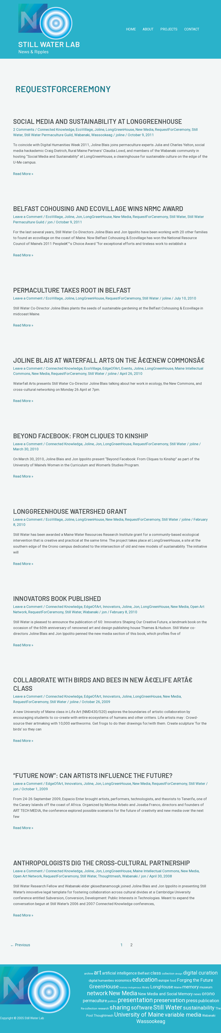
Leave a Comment (28, 216)
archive (88, 973)
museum (206, 987)
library (145, 987)
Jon (79, 216)
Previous (20, 945)
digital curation (200, 973)
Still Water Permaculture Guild (48, 135)
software (141, 1008)
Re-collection (89, 1008)
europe (163, 980)
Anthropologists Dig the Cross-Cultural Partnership (101, 863)
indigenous (134, 987)
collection (168, 973)
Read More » (23, 173)
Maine (178, 987)
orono (208, 993)
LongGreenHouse (120, 129)
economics (123, 980)
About (148, 29)
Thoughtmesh (109, 876)
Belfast (144, 973)
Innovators (111, 606)
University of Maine (139, 1014)
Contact (191, 29)
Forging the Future (195, 980)
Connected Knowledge (56, 129)
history (123, 987)
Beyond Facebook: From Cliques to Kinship (80, 436)
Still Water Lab (49, 44)
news (197, 994)
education (145, 979)
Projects (168, 29)
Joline (99, 129)
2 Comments (23, 129)
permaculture (95, 1000)
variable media (183, 1014)
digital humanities (101, 981)
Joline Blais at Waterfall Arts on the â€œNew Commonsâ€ (109, 360)
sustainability (199, 1008)
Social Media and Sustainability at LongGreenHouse (97, 121)
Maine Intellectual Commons (156, 871)
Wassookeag (101, 135)
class (155, 973)
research (103, 1008)
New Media (144, 129)
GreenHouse (104, 986)
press (191, 1000)
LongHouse (161, 986)
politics (112, 1001)
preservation (169, 1000)
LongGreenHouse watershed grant (70, 511)
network (97, 993)
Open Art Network (27, 876)
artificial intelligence (119, 973)
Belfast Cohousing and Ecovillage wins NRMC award (98, 208)
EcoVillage (84, 129)
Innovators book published (57, 598)
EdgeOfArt (111, 368)
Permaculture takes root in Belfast (72, 290)
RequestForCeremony (172, 129)
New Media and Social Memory (165, 994)
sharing (120, 1007)
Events (126, 368)
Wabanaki (82, 135)
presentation (135, 1000)
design (178, 973)
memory (190, 986)
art (97, 972)
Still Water (177, 216)
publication (208, 1000)
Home (131, 29)
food (173, 980)
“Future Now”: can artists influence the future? (92, 775)
